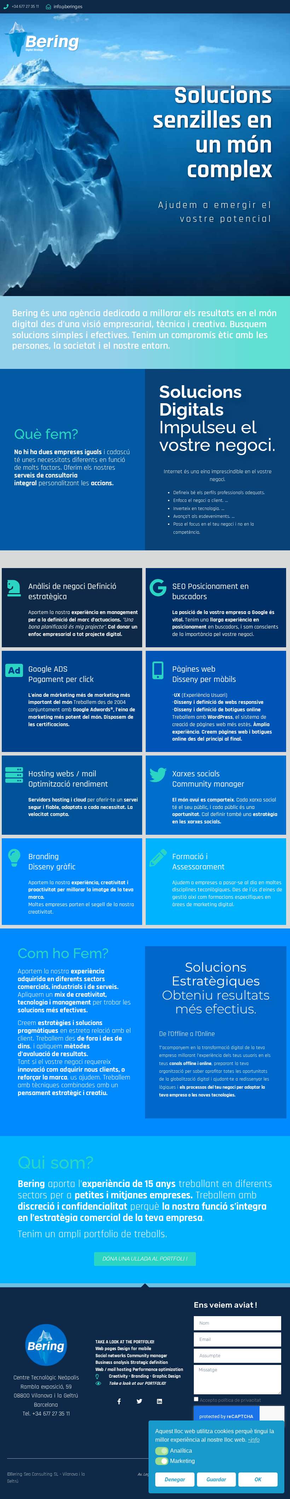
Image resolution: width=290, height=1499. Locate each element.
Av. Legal (145, 1474)
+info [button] (254, 1439)
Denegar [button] (175, 1479)
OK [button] (258, 1479)
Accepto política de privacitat (230, 1400)
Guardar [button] (216, 1479)
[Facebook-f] (119, 1401)
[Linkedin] (159, 1401)
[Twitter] (139, 1401)
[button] (161, 1451)
